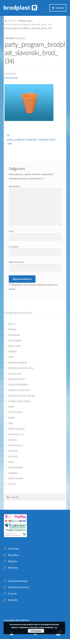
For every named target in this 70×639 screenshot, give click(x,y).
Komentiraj (11, 77)
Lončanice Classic (16, 378)
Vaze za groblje (15, 467)
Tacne (11, 461)
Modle (11, 406)
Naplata (12, 561)
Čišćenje (12, 329)
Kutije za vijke (14, 373)
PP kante (12, 439)
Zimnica (12, 483)
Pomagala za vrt (16, 434)
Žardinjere (13, 472)
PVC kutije (13, 450)
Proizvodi (13, 548)
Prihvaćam (36, 630)
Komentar (14, 186)
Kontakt (12, 599)
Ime (12, 231)
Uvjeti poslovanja (17, 581)
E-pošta (14, 246)
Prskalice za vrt (15, 444)
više (55, 627)
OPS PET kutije (15, 411)
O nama (12, 593)
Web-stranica (16, 262)
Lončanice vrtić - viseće (19, 400)
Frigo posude (14, 340)
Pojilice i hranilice (16, 428)
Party (10, 422)
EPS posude (14, 334)
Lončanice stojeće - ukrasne (21, 395)
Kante (11, 356)
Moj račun (13, 555)
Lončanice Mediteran (18, 384)
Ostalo (11, 417)
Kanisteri (12, 351)
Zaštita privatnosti (18, 587)
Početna (12, 20)
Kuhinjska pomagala (17, 362)
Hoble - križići (14, 345)
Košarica (13, 567)
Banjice (11, 323)
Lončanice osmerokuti (18, 389)
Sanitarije (12, 456)
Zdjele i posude (15, 478)
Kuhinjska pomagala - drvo (21, 367)
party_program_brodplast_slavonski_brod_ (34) (28, 24)
